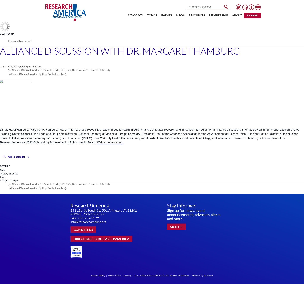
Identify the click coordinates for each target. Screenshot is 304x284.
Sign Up (176, 227)
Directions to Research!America (101, 239)
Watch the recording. (110, 142)
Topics (152, 15)
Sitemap (127, 275)
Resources (197, 15)
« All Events (7, 34)
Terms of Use (114, 275)
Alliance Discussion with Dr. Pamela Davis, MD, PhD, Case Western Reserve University (59, 70)
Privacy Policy (98, 275)
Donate (252, 15)
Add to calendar (16, 156)
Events (166, 15)
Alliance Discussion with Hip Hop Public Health (37, 74)
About (237, 15)
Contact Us (83, 230)
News (180, 15)
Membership (218, 15)
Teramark (208, 275)
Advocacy (135, 15)
